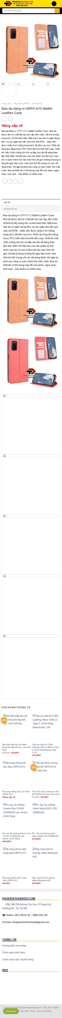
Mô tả (7, 202)
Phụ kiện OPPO (21, 103)
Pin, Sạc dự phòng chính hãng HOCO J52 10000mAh (45, 834)
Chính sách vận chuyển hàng (17, 959)
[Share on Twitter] (15, 181)
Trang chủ (6, 103)
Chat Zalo (11, 1011)
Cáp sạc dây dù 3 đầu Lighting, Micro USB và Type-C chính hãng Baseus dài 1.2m (46, 748)
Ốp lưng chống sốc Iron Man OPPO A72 (16, 792)
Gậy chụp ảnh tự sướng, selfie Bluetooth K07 (43, 879)
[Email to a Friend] (20, 181)
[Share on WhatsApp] (4, 181)
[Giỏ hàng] (58, 3)
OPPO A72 (37, 103)
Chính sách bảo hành (13, 952)
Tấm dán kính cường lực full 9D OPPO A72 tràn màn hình (45, 792)
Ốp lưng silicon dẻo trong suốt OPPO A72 (14, 879)
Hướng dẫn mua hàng (14, 945)
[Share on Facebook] (9, 181)
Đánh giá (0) (10, 209)
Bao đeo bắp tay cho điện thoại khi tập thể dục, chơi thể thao (16, 747)
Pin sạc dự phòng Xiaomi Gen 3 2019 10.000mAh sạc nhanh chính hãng (16, 836)
